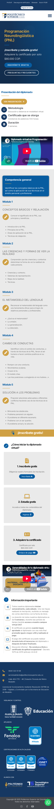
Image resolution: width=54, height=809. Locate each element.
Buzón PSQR (43, 2)
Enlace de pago (26, 552)
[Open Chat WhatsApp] (48, 802)
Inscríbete (26, 476)
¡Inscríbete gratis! (30, 433)
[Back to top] (8, 98)
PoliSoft (9, 2)
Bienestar (35, 2)
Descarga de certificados (22, 2)
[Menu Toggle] (50, 16)
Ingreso (26, 514)
